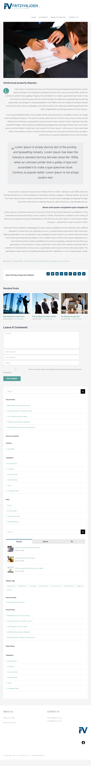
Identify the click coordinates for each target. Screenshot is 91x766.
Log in (9, 505)
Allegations (22, 586)
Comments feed (13, 516)
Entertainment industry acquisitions (21, 427)
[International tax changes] (10, 558)
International (12, 480)
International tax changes (25, 558)
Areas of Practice (9, 723)
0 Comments (64, 261)
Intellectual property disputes (18, 422)
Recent (45, 542)
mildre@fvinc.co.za (54, 721)
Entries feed (11, 511)
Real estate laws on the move (13, 316)
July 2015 (10, 449)
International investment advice (27, 548)
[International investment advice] (10, 548)
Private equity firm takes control (43, 316)
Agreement (11, 586)
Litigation (79, 586)
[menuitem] (35, 17)
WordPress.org (13, 522)
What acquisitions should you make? (29, 568)
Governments (43, 261)
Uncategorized (54, 261)
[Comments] (72, 541)
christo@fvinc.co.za (54, 718)
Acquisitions (27, 261)
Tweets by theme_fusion (15, 602)
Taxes (9, 485)
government (43, 586)
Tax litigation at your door (70, 316)
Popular (19, 542)
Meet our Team (9, 718)
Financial (35, 261)
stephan (8, 261)
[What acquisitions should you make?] (10, 568)
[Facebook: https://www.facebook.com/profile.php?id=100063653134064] (83, 743)
